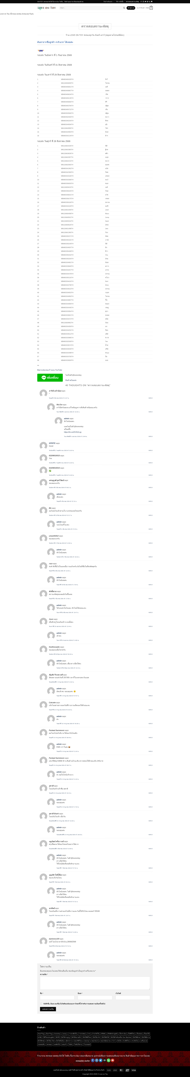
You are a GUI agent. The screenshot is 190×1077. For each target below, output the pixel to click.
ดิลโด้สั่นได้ (105, 1037)
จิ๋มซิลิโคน (131, 1034)
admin (66, 418)
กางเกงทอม (82, 1034)
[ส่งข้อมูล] (124, 8)
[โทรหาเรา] (149, 1)
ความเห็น (44, 974)
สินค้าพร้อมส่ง (108, 1)
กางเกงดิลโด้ (73, 1034)
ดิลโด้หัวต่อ (41, 1041)
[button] (131, 8)
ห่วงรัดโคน (135, 1041)
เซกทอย (49, 1044)
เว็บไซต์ (118, 993)
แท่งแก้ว (64, 1044)
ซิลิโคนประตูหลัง (49, 1037)
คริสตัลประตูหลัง (112, 1034)
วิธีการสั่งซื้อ (119, 1)
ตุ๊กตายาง (69, 1041)
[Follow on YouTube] (151, 1)
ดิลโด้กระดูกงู (65, 1037)
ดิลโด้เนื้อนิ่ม (60, 1041)
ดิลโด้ (57, 1037)
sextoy (64, 1034)
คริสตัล (103, 1034)
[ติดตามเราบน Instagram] (143, 1)
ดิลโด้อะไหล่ (50, 1041)
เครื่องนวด (144, 1041)
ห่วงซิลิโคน (126, 1041)
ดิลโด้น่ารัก (96, 1037)
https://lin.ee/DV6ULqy (72, 432)
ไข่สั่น (70, 1044)
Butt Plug (49, 1034)
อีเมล (80, 993)
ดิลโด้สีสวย (136, 1037)
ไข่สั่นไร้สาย (78, 1044)
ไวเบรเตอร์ (87, 1044)
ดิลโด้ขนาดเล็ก (76, 1037)
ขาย (89, 1034)
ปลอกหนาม (95, 1041)
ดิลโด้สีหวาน (146, 1037)
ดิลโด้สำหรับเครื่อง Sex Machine (121, 1037)
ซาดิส (39, 1037)
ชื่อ (41, 993)
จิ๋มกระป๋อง (123, 1034)
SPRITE (52, 443)
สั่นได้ (119, 1041)
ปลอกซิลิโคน (78, 1041)
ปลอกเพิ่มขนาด (105, 1041)
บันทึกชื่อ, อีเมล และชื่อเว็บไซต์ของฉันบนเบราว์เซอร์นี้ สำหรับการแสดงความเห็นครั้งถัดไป (74, 1004)
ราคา (113, 1041)
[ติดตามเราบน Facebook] (141, 1)
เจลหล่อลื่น (41, 1044)
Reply (151, 398)
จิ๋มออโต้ (146, 1034)
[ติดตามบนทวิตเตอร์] (145, 1)
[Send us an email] (147, 1)
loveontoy (57, 1034)
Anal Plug (41, 1034)
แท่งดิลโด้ (57, 1044)
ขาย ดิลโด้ (95, 1034)
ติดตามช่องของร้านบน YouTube (49, 370)
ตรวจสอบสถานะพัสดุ (132, 1)
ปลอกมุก (86, 1041)
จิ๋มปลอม (139, 1034)
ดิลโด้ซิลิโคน (87, 1037)
